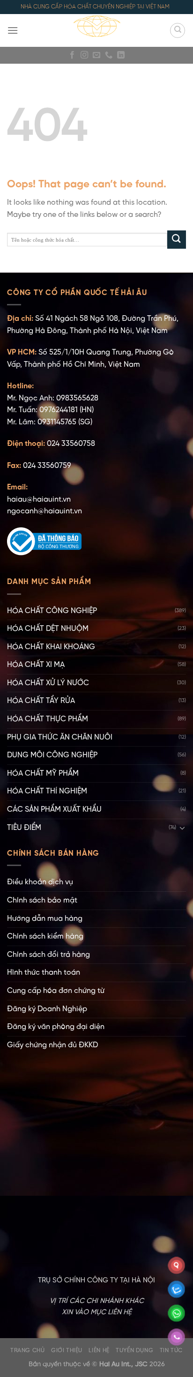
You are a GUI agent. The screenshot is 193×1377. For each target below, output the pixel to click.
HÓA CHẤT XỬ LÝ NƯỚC (48, 683)
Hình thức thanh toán (43, 973)
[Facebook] (72, 55)
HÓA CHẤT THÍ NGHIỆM (47, 791)
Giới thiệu (66, 1350)
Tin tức (171, 1350)
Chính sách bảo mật (42, 900)
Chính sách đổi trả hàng (48, 955)
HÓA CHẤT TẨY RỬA (41, 701)
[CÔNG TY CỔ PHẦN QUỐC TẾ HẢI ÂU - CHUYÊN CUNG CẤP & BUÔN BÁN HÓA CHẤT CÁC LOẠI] (96, 30)
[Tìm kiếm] (177, 30)
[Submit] (176, 239)
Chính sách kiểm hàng (45, 936)
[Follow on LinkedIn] (121, 55)
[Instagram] (84, 55)
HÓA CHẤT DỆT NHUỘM (48, 629)
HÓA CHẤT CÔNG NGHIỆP (52, 611)
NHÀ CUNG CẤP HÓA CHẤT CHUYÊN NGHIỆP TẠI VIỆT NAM (95, 7)
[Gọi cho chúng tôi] (108, 55)
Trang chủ (27, 1350)
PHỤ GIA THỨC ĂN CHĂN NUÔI (59, 737)
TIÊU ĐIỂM (24, 828)
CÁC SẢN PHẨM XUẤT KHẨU (54, 810)
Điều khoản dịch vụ (40, 882)
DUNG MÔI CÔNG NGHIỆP (52, 755)
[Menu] (12, 30)
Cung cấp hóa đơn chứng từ (55, 991)
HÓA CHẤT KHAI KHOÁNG (51, 647)
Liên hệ (99, 1350)
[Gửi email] (96, 55)
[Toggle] (182, 827)
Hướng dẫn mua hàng (44, 919)
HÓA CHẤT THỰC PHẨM (47, 719)
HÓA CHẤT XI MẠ (36, 665)
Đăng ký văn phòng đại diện (55, 1027)
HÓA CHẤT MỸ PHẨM (43, 773)
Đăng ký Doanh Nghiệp (47, 1009)
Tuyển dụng (134, 1350)
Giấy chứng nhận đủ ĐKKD (52, 1045)
